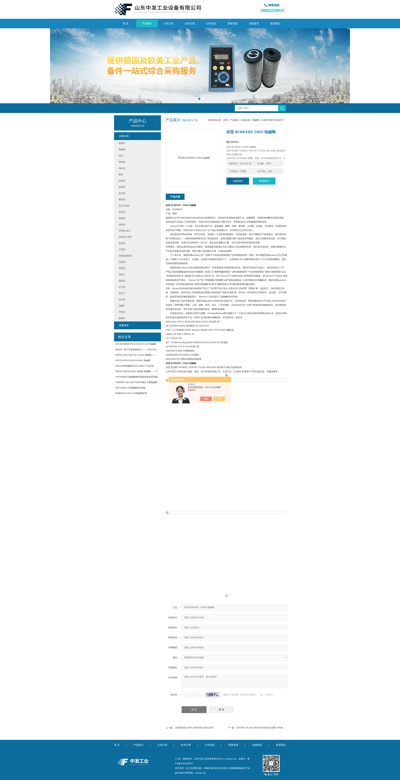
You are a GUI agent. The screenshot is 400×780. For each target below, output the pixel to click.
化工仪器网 (191, 768)
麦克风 (122, 243)
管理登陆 (188, 773)
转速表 (122, 180)
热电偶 (122, 218)
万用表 (122, 249)
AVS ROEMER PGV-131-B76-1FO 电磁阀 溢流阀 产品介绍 (137, 344)
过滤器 (122, 262)
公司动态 (211, 23)
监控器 (122, 212)
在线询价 (238, 181)
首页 (225, 120)
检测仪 (122, 187)
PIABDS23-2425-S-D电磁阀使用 (131, 393)
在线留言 (254, 23)
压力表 (122, 287)
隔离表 (122, 143)
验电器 (122, 162)
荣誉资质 (233, 23)
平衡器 (122, 312)
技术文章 (190, 23)
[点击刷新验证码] (212, 694)
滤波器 (122, 224)
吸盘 (121, 174)
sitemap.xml (200, 773)
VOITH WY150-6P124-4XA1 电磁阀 (132, 360)
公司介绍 (168, 23)
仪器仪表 (245, 120)
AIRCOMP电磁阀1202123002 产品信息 (134, 366)
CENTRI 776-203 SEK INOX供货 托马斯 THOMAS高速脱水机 (266, 727)
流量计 (122, 305)
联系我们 (275, 23)
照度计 (122, 274)
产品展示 (147, 23)
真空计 (122, 293)
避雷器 (122, 268)
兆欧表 (122, 168)
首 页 (125, 23)
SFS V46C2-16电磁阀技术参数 (130, 387)
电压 (121, 155)
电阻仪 (122, 280)
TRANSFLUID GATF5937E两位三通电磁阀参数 (137, 382)
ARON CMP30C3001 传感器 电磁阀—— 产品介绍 (137, 371)
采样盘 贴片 (124, 230)
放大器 (122, 299)
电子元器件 (124, 205)
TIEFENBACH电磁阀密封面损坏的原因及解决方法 (137, 377)
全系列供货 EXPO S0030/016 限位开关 (194, 727)
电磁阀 (255, 120)
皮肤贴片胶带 (125, 237)
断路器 (122, 199)
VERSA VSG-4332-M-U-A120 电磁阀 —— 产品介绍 (137, 355)
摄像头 (122, 318)
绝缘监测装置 (125, 255)
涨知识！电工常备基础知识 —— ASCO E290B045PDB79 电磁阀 (137, 349)
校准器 (122, 193)
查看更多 (124, 325)
